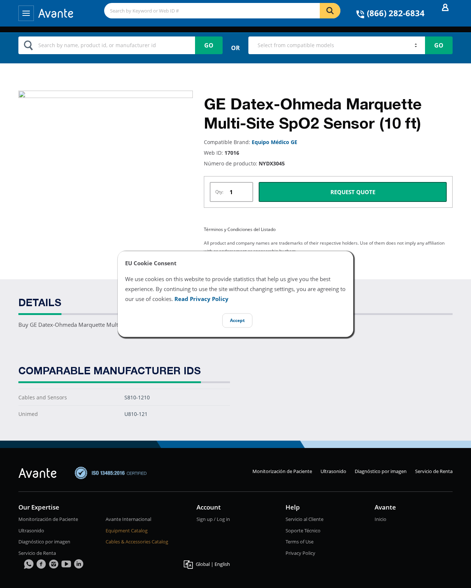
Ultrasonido (333, 471)
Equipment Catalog (127, 530)
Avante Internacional (128, 519)
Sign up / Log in (213, 519)
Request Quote (352, 192)
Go (208, 45)
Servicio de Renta (434, 471)
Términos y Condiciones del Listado (240, 229)
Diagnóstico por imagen (381, 471)
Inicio (380, 519)
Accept (237, 321)
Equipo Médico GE (274, 142)
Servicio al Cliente (304, 519)
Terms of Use (300, 541)
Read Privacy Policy (201, 299)
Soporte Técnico (303, 530)
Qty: (219, 192)
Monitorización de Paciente (282, 471)
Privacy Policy (300, 553)
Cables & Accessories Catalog (137, 541)
